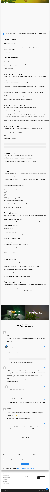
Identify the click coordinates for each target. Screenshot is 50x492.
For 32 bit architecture (9, 146)
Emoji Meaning (5, 479)
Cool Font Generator (7, 473)
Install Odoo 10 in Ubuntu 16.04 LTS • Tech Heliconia (17, 398)
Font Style (5, 485)
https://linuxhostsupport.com (30, 413)
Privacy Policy (28, 483)
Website (34, 454)
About (41, 1)
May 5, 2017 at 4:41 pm (10, 409)
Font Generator (6, 483)
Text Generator (6, 475)
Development (39, 476)
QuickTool (5, 481)
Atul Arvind (5, 2)
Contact (47, 1)
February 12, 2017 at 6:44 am (13, 347)
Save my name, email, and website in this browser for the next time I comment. (18, 459)
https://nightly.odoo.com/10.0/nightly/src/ (14, 157)
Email (19, 454)
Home (38, 1)
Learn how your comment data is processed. (25, 468)
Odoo (44, 476)
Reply (44, 346)
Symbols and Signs (6, 477)
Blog (44, 1)
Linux (42, 476)
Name (4, 454)
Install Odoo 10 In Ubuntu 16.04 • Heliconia (15, 423)
